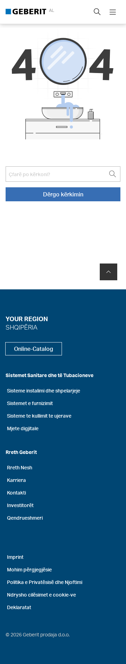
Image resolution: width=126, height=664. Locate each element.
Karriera (16, 480)
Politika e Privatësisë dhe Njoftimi (44, 582)
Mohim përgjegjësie (29, 569)
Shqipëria (21, 327)
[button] (97, 12)
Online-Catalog (33, 348)
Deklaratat (19, 607)
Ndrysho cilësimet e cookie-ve (41, 595)
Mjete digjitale (22, 428)
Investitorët (20, 505)
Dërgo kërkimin (63, 194)
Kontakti (16, 493)
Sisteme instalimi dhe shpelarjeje (43, 391)
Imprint (15, 557)
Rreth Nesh (19, 467)
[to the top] (108, 272)
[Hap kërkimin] (97, 12)
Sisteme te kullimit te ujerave (39, 416)
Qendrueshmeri (25, 518)
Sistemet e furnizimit (30, 403)
